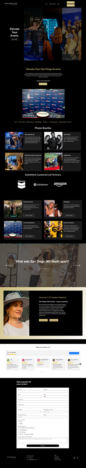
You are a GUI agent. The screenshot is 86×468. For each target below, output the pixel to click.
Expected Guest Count (22, 414)
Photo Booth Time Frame (48, 409)
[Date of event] (19, 401)
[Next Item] (69, 184)
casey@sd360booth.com (33, 459)
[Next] (77, 265)
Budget (44, 414)
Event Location (20, 404)
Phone (44, 394)
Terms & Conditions (56, 459)
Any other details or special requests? (25, 436)
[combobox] (30, 412)
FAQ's (55, 455)
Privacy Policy (56, 458)
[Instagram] (74, 458)
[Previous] (9, 265)
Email (19, 394)
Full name (20, 389)
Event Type (45, 389)
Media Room (56, 456)
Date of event (20, 399)
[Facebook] (77, 458)
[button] (43, 103)
